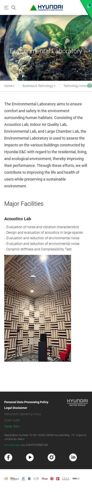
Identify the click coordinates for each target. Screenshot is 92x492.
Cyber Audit (12, 420)
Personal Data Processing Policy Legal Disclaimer (26, 405)
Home (8, 86)
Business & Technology (38, 86)
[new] (8, 457)
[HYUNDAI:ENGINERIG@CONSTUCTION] (46, 7)
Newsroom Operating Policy (22, 414)
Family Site (11, 426)
